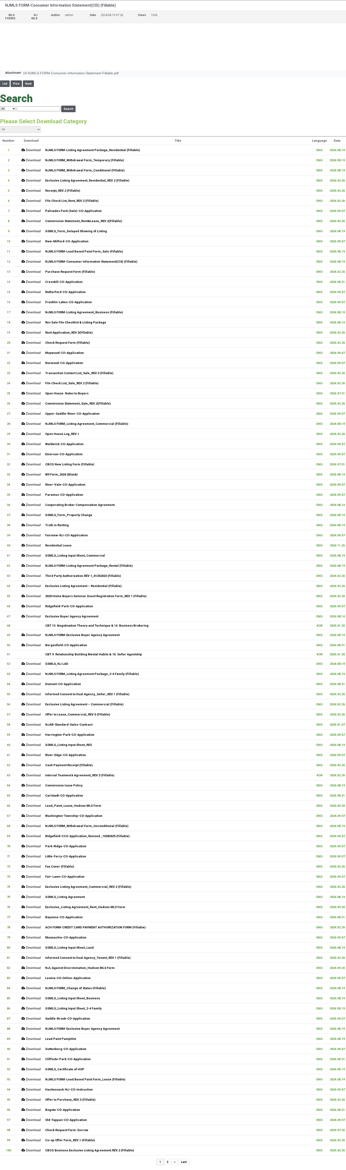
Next (28, 83)
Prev (16, 83)
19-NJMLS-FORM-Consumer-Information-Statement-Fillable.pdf (71, 73)
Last (184, 1162)
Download (33, 150)
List (4, 83)
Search (68, 109)
